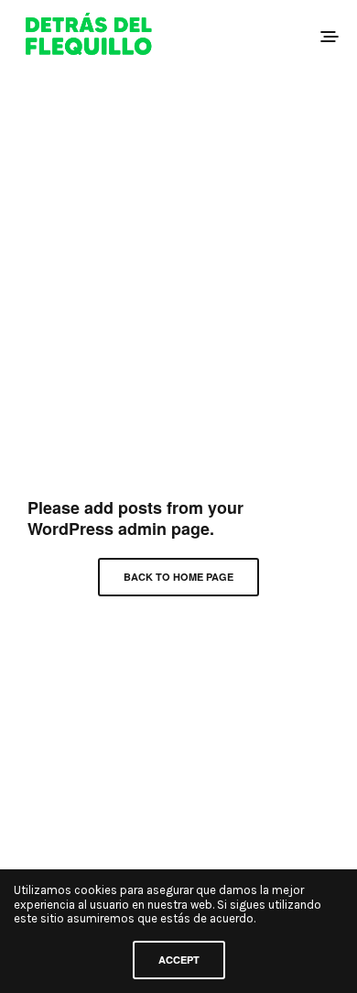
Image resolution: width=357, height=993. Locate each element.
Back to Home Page (178, 577)
